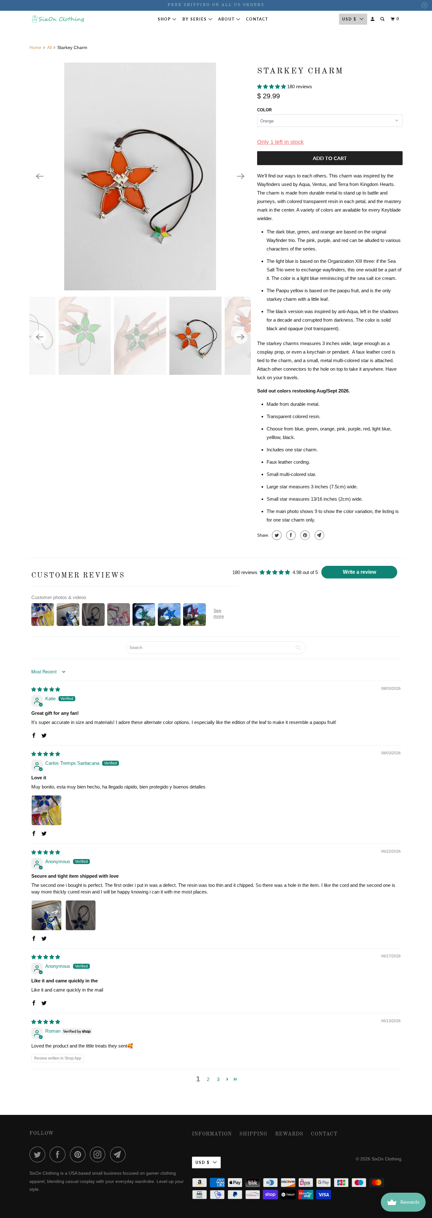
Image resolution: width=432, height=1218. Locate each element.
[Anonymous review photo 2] (80, 915)
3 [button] (218, 1079)
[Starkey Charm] (140, 176)
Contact (257, 19)
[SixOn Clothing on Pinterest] (79, 1154)
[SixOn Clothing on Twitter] (38, 1154)
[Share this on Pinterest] (304, 535)
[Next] (241, 176)
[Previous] (39, 176)
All (49, 47)
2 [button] (208, 1079)
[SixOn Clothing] (57, 19)
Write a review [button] (359, 572)
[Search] (383, 19)
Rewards (289, 1134)
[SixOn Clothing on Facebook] (59, 1154)
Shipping (253, 1134)
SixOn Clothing (386, 1158)
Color (264, 110)
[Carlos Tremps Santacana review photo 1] (46, 810)
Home (35, 47)
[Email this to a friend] (318, 535)
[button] (272, 86)
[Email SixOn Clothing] (119, 1154)
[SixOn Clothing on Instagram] (99, 1154)
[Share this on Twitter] (275, 535)
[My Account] (373, 19)
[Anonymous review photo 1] (46, 915)
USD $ (349, 19)
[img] (45, 689)
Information (212, 1134)
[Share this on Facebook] (290, 535)
